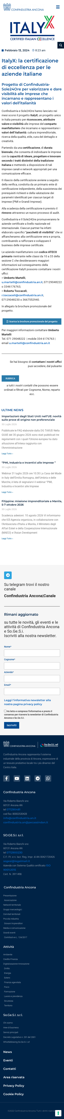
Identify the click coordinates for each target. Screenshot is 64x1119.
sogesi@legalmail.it (16, 861)
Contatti (9, 1069)
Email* (7, 685)
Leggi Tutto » (7, 453)
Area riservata (13, 1077)
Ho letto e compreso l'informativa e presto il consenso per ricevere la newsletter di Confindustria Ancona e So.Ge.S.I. (31, 714)
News (7, 1052)
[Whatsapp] (48, 778)
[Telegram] (8, 575)
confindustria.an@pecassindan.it (25, 822)
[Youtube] (17, 778)
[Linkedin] (27, 778)
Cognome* (9, 659)
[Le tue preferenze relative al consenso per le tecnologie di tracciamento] (58, 1113)
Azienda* (9, 672)
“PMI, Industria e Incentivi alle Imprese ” (29, 462)
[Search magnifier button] (60, 45)
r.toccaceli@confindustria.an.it (22, 295)
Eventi (8, 1060)
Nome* (7, 646)
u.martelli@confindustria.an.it (22, 282)
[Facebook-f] (6, 778)
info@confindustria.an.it (19, 818)
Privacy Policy (13, 1086)
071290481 (13, 809)
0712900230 (14, 852)
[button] (58, 7)
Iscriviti (12, 725)
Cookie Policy (13, 1094)
